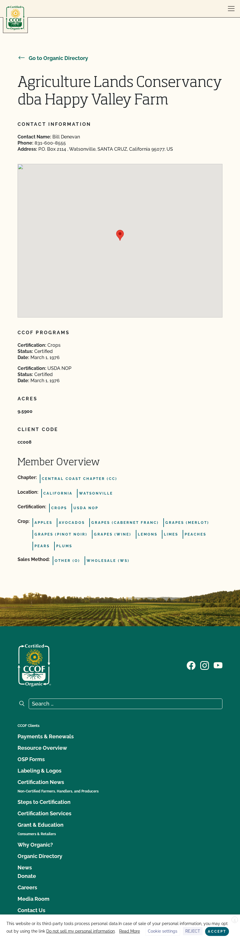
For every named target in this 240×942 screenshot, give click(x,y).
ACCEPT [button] (217, 931)
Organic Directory (40, 856)
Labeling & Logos (39, 771)
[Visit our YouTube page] (218, 664)
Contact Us (31, 910)
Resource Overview (42, 748)
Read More (129, 931)
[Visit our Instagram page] (204, 664)
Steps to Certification (44, 802)
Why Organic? (35, 845)
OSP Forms (31, 759)
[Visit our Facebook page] (191, 664)
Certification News (41, 782)
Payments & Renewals (46, 736)
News (25, 867)
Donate (27, 876)
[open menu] (231, 9)
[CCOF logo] (15, 18)
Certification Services (44, 813)
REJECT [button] (192, 931)
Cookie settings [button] (162, 931)
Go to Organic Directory (58, 58)
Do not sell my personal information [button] (80, 931)
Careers (27, 887)
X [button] (235, 920)
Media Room (33, 899)
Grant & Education (41, 825)
